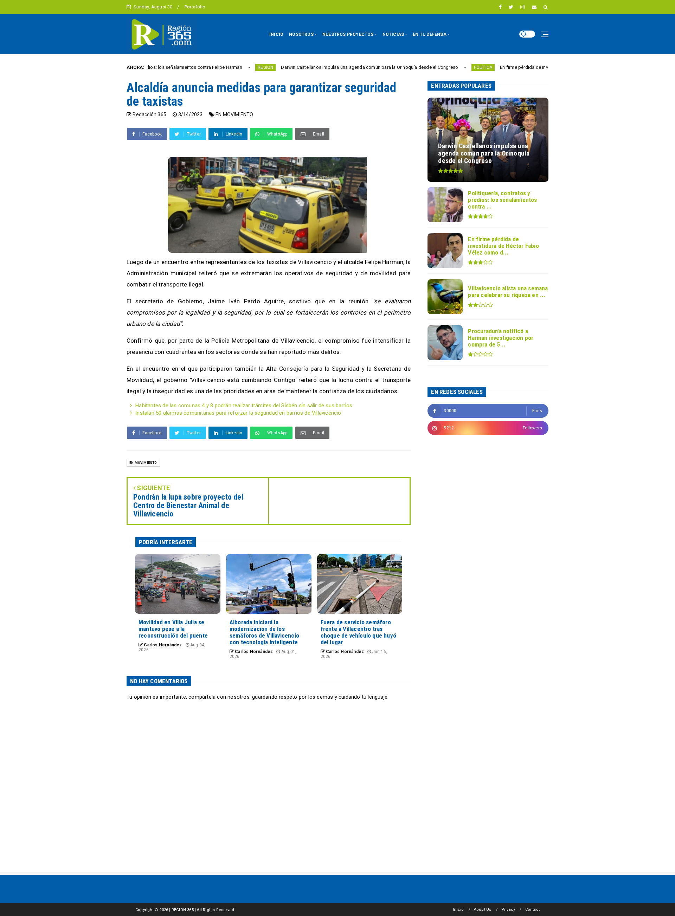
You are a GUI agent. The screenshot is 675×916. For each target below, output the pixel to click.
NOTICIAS (393, 34)
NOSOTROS (301, 34)
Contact (532, 909)
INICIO (276, 34)
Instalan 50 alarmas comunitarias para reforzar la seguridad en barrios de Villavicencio (238, 413)
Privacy (508, 909)
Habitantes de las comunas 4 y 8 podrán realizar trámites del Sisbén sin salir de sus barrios (243, 405)
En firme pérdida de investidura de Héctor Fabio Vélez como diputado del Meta (543, 67)
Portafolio (195, 6)
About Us (482, 909)
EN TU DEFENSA (429, 34)
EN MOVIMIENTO (234, 114)
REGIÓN (225, 67)
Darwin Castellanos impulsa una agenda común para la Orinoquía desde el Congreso (329, 67)
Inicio (458, 909)
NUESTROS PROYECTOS (348, 34)
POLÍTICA (443, 67)
